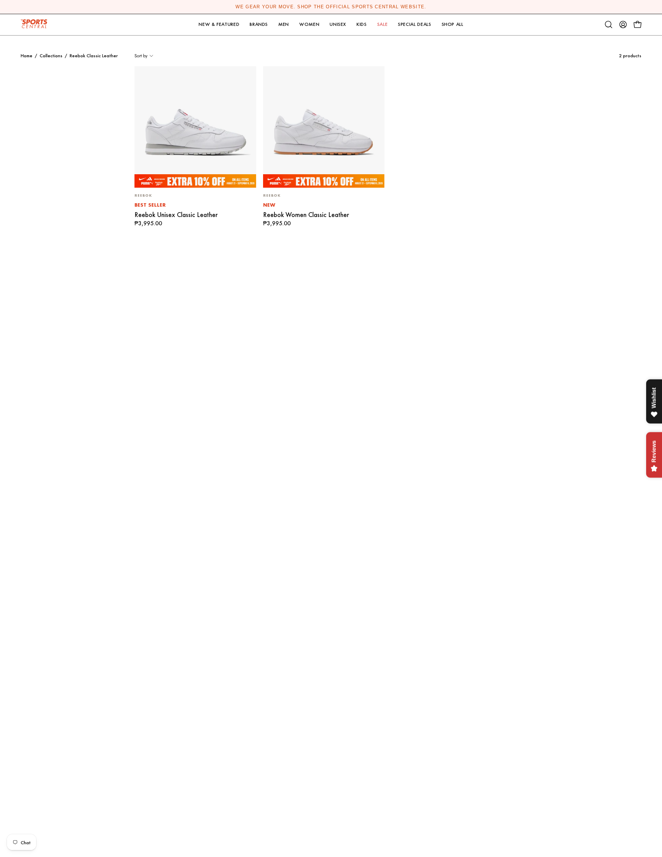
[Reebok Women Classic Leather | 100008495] (324, 127)
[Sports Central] (36, 24)
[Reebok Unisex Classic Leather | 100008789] (195, 127)
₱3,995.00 (148, 223)
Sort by (141, 55)
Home (26, 55)
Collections (51, 55)
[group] (331, 7)
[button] (218, 24)
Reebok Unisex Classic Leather (176, 215)
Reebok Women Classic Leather (306, 215)
